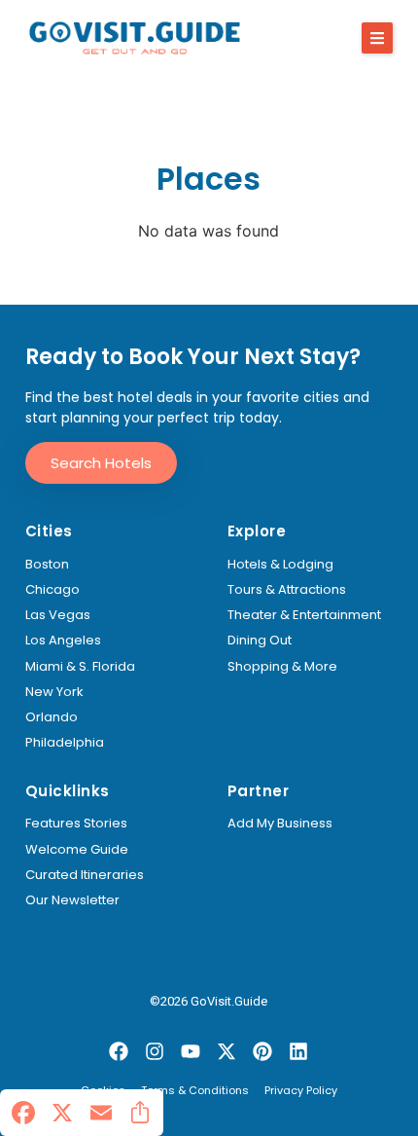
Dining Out (259, 640)
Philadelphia (64, 743)
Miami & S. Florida (80, 667)
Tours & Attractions (286, 590)
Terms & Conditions (195, 1091)
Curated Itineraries (84, 875)
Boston (47, 564)
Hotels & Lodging (280, 564)
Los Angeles (63, 640)
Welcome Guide (76, 850)
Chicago (52, 590)
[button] (377, 38)
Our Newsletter (72, 900)
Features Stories (76, 823)
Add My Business (279, 823)
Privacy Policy (300, 1091)
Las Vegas (57, 615)
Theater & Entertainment (304, 615)
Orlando (51, 717)
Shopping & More (282, 667)
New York (54, 692)
